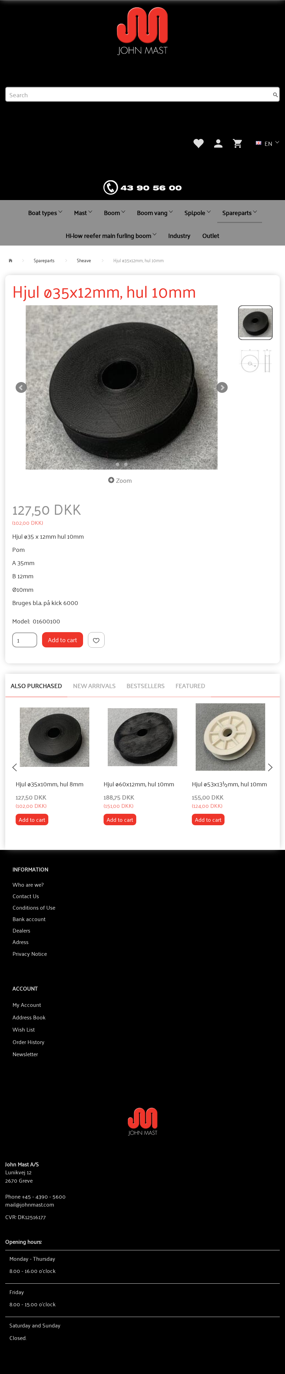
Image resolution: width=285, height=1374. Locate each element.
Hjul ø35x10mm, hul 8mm (49, 783)
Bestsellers (146, 685)
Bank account (29, 919)
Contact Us (26, 896)
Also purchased (36, 685)
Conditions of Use (34, 907)
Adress (20, 941)
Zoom (124, 480)
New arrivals (94, 685)
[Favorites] (198, 142)
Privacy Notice (30, 953)
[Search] (275, 94)
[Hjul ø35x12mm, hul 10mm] (121, 387)
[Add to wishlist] (96, 640)
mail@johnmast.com (29, 1204)
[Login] (218, 142)
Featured (190, 685)
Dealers (21, 930)
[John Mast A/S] (142, 1121)
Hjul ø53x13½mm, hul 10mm (229, 783)
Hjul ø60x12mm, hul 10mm (139, 783)
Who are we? (28, 884)
